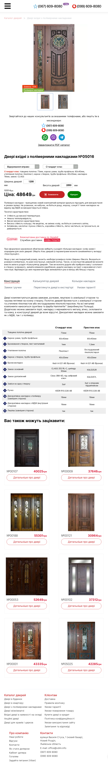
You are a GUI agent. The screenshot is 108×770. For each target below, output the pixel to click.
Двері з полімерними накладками (23, 706)
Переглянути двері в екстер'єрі (53, 287)
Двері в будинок (13, 699)
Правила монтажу (55, 703)
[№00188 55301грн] (26, 510)
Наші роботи (16, 736)
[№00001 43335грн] (26, 639)
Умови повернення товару (59, 710)
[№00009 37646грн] (81, 446)
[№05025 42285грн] (81, 639)
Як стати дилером (19, 748)
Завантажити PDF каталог (54, 144)
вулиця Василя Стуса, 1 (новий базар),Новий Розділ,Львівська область (61, 740)
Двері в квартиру (13, 703)
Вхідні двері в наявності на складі (23, 714)
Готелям (13, 756)
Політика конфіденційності (60, 718)
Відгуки (13, 740)
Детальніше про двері (26, 477)
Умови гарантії (86, 287)
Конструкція (12, 281)
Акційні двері (11, 718)
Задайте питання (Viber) (22, 760)
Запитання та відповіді (57, 726)
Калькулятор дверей (46, 281)
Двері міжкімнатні (14, 710)
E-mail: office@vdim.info (53, 748)
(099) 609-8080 (89, 6)
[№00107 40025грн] (26, 446)
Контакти (14, 744)
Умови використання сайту (60, 722)
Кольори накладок (83, 281)
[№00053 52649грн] (26, 574)
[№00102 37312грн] (81, 574)
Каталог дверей (13, 18)
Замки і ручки (13, 287)
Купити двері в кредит (57, 714)
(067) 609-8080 (50, 6)
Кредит (74, 194)
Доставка (50, 699)
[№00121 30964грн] (81, 510)
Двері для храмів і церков (18, 722)
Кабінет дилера (17, 752)
